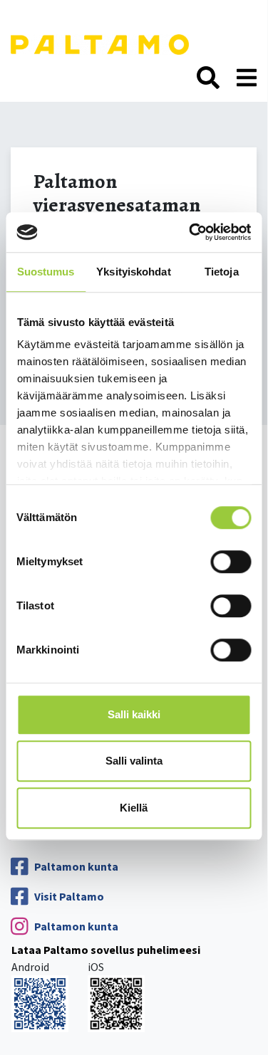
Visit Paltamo (69, 896)
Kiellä (134, 808)
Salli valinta (134, 761)
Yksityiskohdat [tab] (133, 272)
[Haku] (208, 78)
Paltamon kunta (76, 866)
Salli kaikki (134, 714)
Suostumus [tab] (46, 272)
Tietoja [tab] (222, 272)
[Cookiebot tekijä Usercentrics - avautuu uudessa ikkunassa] (190, 232)
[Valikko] (247, 78)
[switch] (230, 561)
